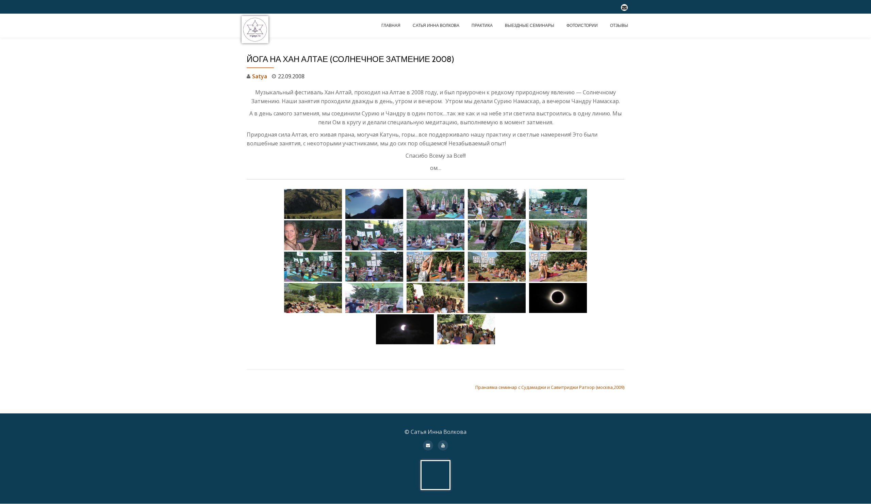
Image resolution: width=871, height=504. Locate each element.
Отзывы (619, 25)
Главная (390, 25)
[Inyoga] (256, 25)
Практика (482, 25)
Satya (259, 76)
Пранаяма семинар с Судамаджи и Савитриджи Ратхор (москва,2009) (549, 387)
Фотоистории (582, 25)
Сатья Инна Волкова (436, 25)
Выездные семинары (529, 25)
